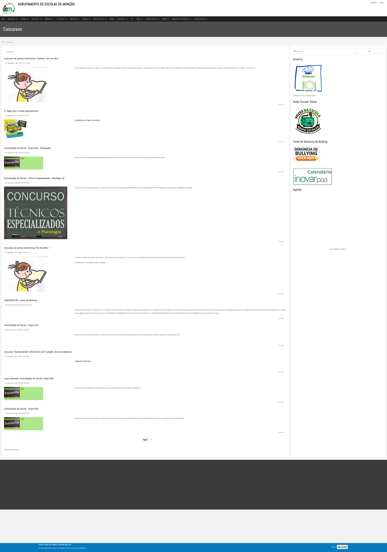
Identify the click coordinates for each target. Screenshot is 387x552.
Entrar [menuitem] (382, 3)
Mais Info (82, 548)
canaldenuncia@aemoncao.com (173, 492)
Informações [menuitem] (60, 19)
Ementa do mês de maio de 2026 (304, 95)
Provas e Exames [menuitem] (151, 19)
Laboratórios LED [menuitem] (199, 19)
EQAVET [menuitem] (112, 19)
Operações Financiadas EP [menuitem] (180, 19)
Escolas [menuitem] (23, 19)
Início (3, 42)
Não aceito (342, 547)
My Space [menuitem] (373, 3)
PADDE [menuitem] (164, 19)
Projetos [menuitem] (85, 19)
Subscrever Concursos (11, 449)
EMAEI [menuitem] (138, 19)
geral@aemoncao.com (157, 487)
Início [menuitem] (3, 19)
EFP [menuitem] (132, 19)
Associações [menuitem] (121, 19)
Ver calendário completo (338, 249)
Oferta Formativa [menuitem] (99, 19)
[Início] (9, 8)
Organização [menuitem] (11, 19)
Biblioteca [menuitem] (48, 19)
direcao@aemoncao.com (145, 482)
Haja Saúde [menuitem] (73, 19)
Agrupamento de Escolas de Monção (46, 4)
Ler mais (281, 104)
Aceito (333, 547)
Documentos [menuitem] (35, 19)
